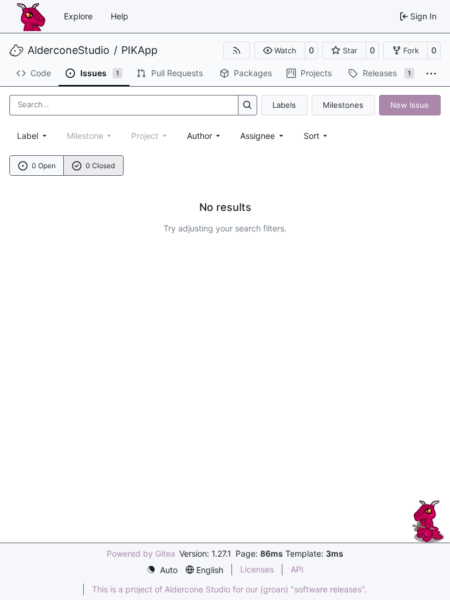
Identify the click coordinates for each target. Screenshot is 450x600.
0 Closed (100, 165)
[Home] (31, 16)
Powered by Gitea (141, 553)
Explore (78, 16)
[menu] (317, 135)
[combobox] (32, 135)
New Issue (409, 105)
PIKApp (139, 50)
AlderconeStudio (69, 50)
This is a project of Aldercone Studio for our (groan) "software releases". (229, 589)
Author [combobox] (199, 136)
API (297, 569)
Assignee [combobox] (257, 136)
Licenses (257, 569)
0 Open (44, 165)
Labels (284, 105)
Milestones (343, 105)
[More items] (431, 74)
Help (119, 16)
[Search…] (247, 105)
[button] (279, 50)
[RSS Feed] (236, 50)
